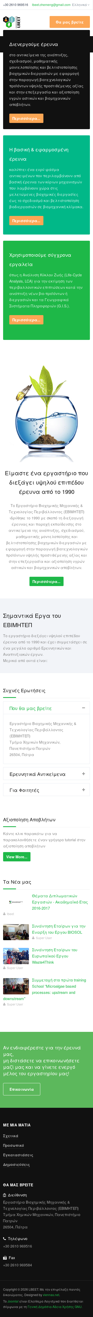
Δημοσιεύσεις (16, 1164)
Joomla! (13, 1301)
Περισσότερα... (26, 118)
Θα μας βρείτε (70, 22)
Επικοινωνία (22, 1089)
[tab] (46, 707)
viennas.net (51, 1294)
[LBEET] (11, 22)
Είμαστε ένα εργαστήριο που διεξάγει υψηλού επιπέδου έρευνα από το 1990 (46, 482)
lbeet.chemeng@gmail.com (51, 4)
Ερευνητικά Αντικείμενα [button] (38, 773)
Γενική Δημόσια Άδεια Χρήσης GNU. (55, 1306)
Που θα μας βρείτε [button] (31, 708)
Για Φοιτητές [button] (24, 789)
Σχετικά (10, 1135)
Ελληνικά (80, 4)
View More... (16, 856)
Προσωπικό (13, 1145)
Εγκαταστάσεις (18, 1154)
